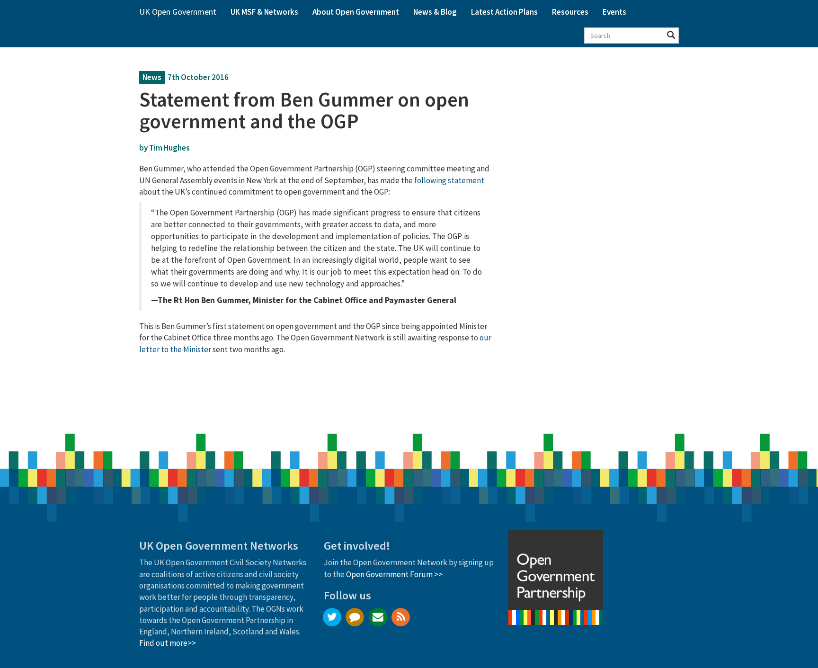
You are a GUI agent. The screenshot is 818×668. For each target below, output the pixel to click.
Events (614, 12)
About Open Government (355, 12)
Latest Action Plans (504, 12)
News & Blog (435, 12)
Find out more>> (167, 643)
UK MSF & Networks (264, 12)
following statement (449, 180)
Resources (570, 12)
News (151, 77)
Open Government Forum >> (394, 574)
